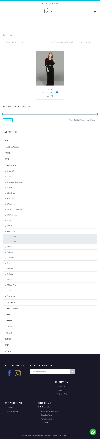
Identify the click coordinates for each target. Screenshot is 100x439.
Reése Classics (12, 147)
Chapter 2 (13, 241)
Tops (7, 345)
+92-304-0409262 (51, 4)
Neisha (10, 269)
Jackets (8, 327)
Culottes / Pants (13, 309)
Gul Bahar (11, 231)
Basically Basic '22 (14, 209)
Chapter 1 (13, 236)
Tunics (8, 339)
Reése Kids (10, 296)
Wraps (8, 351)
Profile (10, 408)
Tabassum (11, 252)
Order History (12, 411)
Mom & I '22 (12, 215)
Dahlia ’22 (11, 204)
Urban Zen (11, 285)
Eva (8, 263)
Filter (8, 120)
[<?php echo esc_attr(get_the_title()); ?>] (52, 96)
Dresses (8, 321)
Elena (9, 187)
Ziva (9, 291)
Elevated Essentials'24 (15, 182)
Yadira (50, 89)
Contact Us (45, 423)
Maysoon (11, 280)
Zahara (10, 274)
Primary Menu (95, 11)
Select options (48, 96)
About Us (61, 387)
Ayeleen (10, 258)
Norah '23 (11, 193)
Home (5, 35)
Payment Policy (47, 419)
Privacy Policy (63, 394)
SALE (7, 159)
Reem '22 (11, 220)
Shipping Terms (47, 415)
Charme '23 (11, 198)
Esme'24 (10, 171)
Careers (60, 390)
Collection (10, 165)
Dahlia (9, 247)
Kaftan (8, 333)
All (6, 141)
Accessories (10, 302)
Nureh (9, 226)
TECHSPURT (73, 435)
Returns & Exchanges (49, 411)
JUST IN (8, 153)
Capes (7, 315)
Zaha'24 (10, 176)
